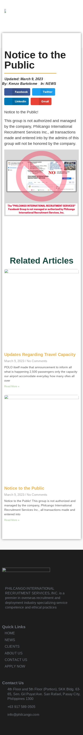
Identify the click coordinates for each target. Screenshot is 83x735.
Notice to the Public (24, 488)
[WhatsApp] (74, 10)
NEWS (51, 83)
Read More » (11, 386)
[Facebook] (63, 10)
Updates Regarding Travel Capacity (40, 354)
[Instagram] (13, 722)
